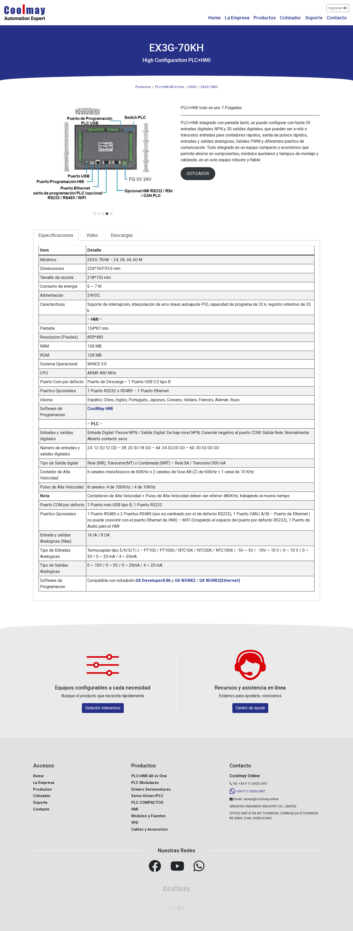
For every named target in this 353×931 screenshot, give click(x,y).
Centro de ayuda (250, 707)
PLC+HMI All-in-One (149, 776)
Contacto (337, 17)
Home (214, 17)
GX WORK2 (185, 580)
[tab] (94, 213)
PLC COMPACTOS (147, 802)
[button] (102, 157)
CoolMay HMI (100, 408)
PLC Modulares (145, 783)
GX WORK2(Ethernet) (219, 580)
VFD (134, 823)
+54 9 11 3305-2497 (250, 791)
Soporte (314, 17)
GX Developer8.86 (153, 580)
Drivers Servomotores (151, 789)
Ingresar (336, 8)
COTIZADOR (198, 173)
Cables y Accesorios (149, 829)
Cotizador (290, 17)
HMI (134, 809)
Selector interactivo (102, 707)
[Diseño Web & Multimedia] (176, 907)
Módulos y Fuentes (148, 816)
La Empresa (237, 17)
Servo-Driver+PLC (147, 796)
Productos (265, 17)
